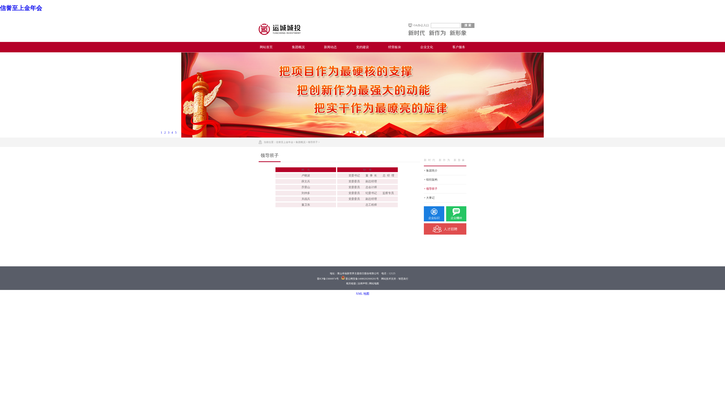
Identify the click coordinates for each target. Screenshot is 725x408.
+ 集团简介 (430, 170)
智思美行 (403, 278)
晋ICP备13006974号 (328, 278)
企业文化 (426, 47)
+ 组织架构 (430, 179)
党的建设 (362, 47)
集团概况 (298, 47)
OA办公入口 (421, 25)
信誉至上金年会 (21, 8)
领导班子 (313, 142)
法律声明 (362, 283)
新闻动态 (330, 47)
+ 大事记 (429, 197)
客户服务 (458, 47)
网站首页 (266, 47)
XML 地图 (362, 293)
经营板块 (394, 47)
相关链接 (351, 283)
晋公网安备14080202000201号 (362, 278)
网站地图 (374, 283)
